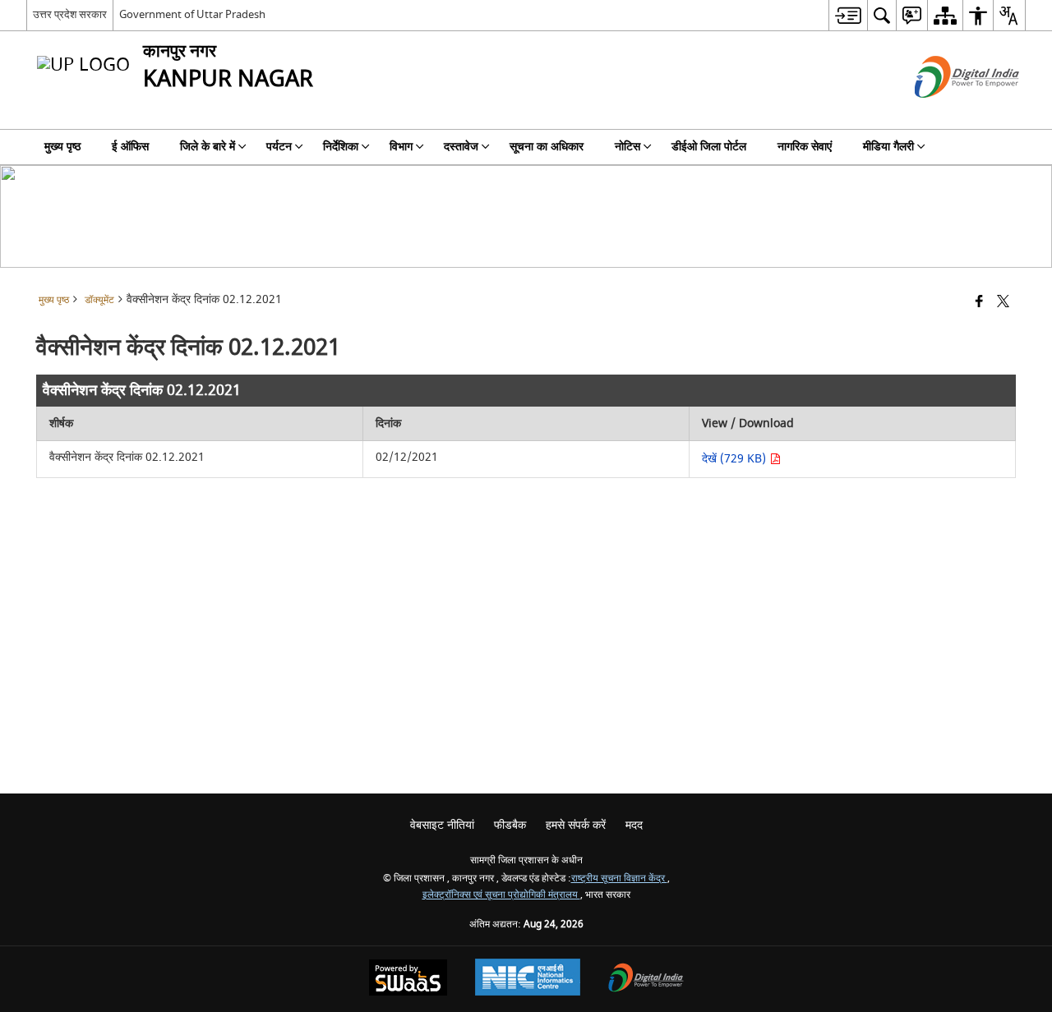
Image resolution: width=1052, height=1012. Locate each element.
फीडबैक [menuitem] (510, 825)
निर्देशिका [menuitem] (340, 146)
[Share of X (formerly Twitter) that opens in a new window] (1003, 303)
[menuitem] (847, 15)
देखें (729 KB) (735, 458)
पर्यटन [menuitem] (279, 146)
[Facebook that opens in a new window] (979, 303)
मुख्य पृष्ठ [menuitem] (62, 146)
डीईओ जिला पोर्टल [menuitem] (708, 146)
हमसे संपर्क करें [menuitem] (576, 825)
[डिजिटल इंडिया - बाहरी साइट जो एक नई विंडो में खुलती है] (946, 112)
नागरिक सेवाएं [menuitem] (804, 146)
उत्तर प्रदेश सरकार (70, 14)
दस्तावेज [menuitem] (461, 146)
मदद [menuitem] (634, 825)
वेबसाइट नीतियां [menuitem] (442, 825)
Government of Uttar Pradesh (192, 14)
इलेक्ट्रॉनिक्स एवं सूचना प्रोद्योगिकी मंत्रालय (501, 895)
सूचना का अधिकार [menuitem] (547, 146)
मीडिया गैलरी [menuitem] (888, 146)
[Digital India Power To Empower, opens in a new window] (646, 979)
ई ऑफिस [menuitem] (130, 146)
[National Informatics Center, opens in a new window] (528, 979)
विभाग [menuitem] (401, 146)
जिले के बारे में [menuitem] (207, 146)
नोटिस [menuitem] (627, 146)
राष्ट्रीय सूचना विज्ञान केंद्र (619, 879)
